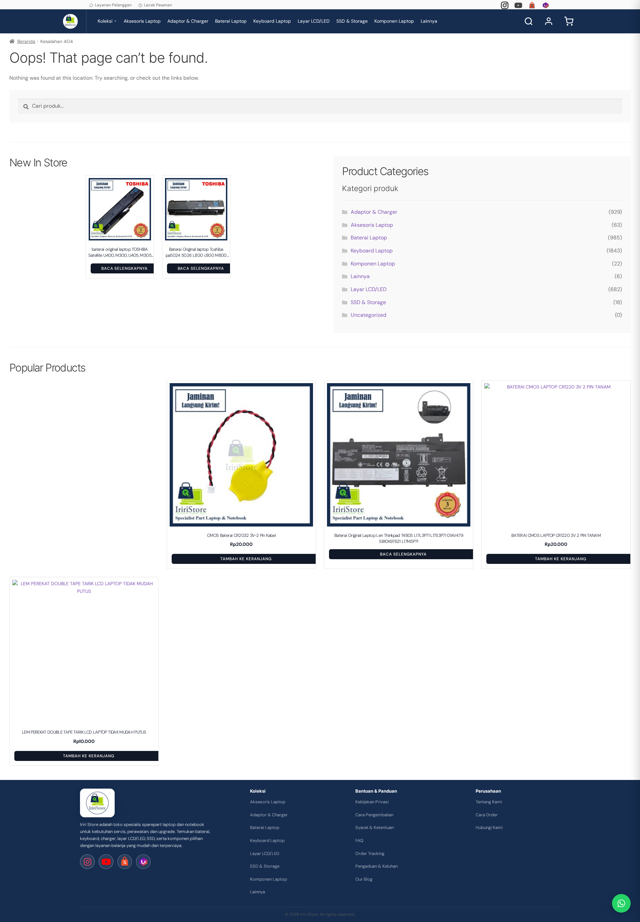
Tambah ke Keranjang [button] (245, 559)
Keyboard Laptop (272, 21)
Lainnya (429, 21)
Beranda (26, 41)
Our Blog (363, 879)
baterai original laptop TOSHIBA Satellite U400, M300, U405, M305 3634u (119, 252)
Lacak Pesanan (158, 5)
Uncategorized (368, 314)
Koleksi (105, 21)
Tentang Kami (489, 802)
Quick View (123, 236)
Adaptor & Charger (187, 21)
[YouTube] (518, 5)
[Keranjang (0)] (568, 21)
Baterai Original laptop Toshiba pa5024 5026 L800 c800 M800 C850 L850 (196, 252)
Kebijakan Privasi (372, 802)
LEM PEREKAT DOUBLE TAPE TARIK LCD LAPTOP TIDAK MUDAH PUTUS (84, 732)
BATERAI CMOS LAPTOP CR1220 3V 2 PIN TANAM (556, 535)
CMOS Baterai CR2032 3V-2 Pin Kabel (241, 535)
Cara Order (487, 815)
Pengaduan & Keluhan (376, 866)
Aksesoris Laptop (142, 21)
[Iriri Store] (97, 803)
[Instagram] (505, 5)
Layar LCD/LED (314, 21)
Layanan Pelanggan (113, 5)
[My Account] (548, 21)
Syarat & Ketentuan (374, 827)
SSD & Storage (352, 21)
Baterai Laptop (231, 21)
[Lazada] (546, 5)
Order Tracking (369, 853)
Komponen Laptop (394, 21)
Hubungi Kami (489, 827)
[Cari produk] (528, 21)
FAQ (359, 840)
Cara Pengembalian (374, 815)
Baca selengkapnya (124, 268)
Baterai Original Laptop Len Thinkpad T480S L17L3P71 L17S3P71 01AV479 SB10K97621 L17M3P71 (398, 538)
